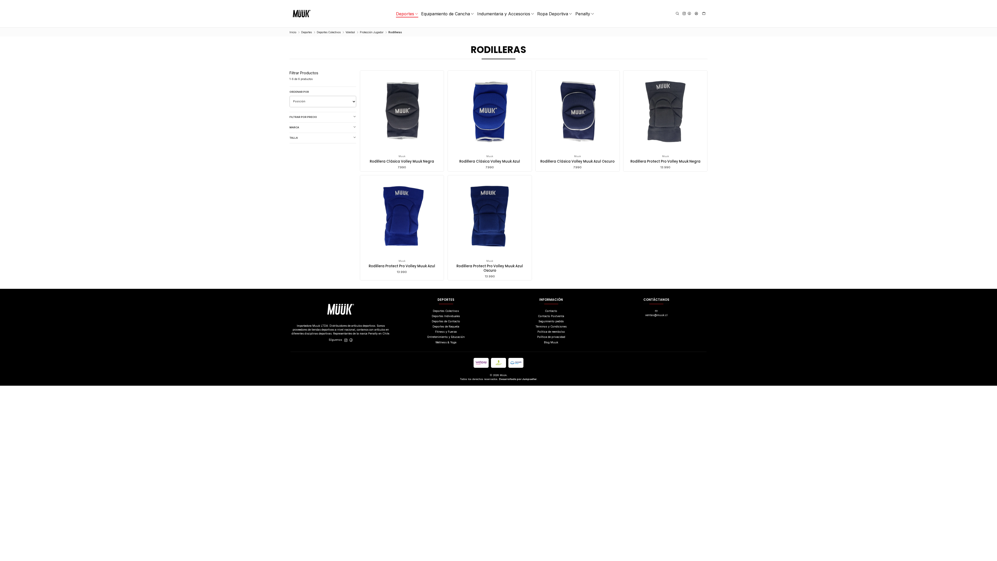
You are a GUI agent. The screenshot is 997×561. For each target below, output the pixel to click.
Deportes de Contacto (446, 321)
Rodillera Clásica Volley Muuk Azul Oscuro (577, 161)
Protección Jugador (371, 32)
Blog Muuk (551, 342)
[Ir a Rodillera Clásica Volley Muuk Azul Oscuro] (578, 113)
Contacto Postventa (551, 316)
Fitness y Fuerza (446, 331)
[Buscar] (677, 14)
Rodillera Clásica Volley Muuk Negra (402, 161)
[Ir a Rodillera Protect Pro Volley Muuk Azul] (402, 217)
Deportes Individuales (446, 316)
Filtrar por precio (303, 117)
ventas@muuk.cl (656, 315)
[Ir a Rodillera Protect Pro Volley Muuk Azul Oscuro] (490, 217)
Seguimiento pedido (551, 321)
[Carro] (703, 14)
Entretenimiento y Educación (446, 337)
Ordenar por (299, 91)
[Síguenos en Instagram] (684, 13)
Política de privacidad (551, 337)
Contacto (551, 311)
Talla (293, 137)
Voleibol (350, 32)
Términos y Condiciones (551, 326)
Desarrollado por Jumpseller (518, 379)
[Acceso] (696, 14)
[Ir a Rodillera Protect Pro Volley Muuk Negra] (665, 113)
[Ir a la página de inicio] (302, 13)
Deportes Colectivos (329, 32)
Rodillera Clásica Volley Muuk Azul (489, 161)
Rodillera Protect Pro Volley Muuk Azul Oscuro (489, 268)
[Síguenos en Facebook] (689, 13)
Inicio (292, 32)
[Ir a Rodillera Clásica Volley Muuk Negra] (402, 113)
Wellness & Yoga (445, 342)
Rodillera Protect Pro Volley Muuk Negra (665, 161)
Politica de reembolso (551, 331)
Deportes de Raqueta (446, 326)
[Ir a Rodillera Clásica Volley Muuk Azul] (490, 113)
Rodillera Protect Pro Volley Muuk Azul (402, 266)
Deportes (306, 32)
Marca (294, 127)
